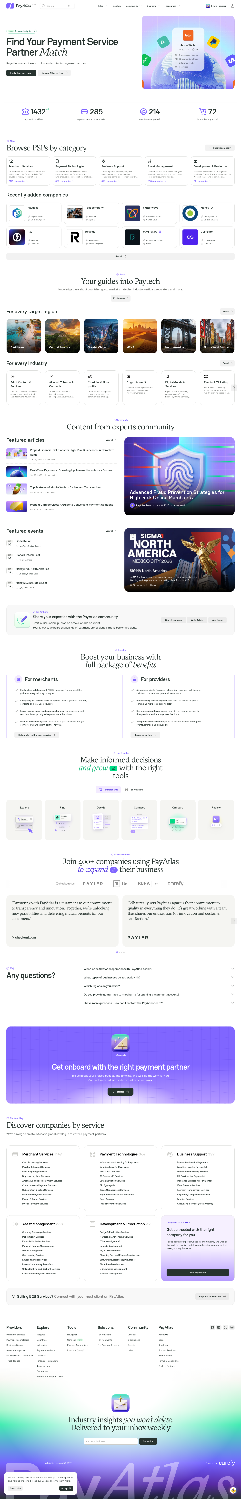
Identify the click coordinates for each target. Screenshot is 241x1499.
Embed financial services (34, 1259)
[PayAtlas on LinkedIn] (218, 1327)
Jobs (130, 1350)
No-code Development (111, 1245)
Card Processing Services (35, 1162)
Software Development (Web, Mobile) (118, 1259)
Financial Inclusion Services (36, 1241)
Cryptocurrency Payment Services (39, 1185)
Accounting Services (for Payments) (195, 1203)
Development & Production (122, 1223)
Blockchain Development (112, 1264)
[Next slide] (234, 336)
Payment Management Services (193, 1189)
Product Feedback (168, 1350)
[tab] (117, 952)
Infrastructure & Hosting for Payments (119, 1162)
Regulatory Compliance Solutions (193, 1194)
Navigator (72, 1334)
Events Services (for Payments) (192, 1162)
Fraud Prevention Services (113, 1203)
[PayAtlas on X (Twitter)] (225, 1327)
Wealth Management (32, 1250)
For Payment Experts (108, 1345)
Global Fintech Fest (28, 555)
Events (131, 1345)
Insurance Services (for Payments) (194, 1180)
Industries (42, 1345)
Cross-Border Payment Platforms (39, 1273)
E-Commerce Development (113, 1268)
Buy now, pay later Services (36, 1176)
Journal (132, 1334)
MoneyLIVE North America (32, 569)
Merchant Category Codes (50, 1376)
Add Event (217, 620)
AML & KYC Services (110, 1171)
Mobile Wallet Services (33, 1236)
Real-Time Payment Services (36, 1194)
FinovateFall (23, 541)
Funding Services (185, 1199)
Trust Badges (13, 1360)
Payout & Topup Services (34, 1199)
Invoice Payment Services (35, 1203)
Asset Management (38, 1223)
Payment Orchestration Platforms (117, 1194)
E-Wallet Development (111, 1273)
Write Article (197, 620)
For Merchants (105, 1339)
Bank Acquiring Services (34, 1171)
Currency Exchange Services (36, 1232)
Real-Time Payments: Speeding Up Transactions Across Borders (71, 470)
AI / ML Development (110, 1250)
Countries (42, 1339)
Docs (161, 1339)
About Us (163, 1334)
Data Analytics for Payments (114, 1166)
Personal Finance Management (38, 1245)
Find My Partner (198, 1272)
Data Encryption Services (112, 1180)
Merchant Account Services (36, 1166)
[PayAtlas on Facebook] (212, 1327)
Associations (43, 1366)
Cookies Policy (49, 1480)
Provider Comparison (77, 1345)
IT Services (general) (110, 1241)
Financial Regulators (47, 1360)
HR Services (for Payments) (191, 1176)
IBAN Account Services (188, 1185)
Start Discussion (173, 620)
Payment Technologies (119, 1154)
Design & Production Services (114, 1232)
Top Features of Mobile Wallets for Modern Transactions (65, 487)
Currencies (42, 1371)
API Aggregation (108, 1185)
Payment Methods (46, 1350)
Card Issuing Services (33, 1255)
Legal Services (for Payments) (192, 1166)
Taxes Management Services (114, 1189)
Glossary (41, 1355)
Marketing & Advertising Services (116, 1236)
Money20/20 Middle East (31, 583)
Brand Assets (165, 1355)
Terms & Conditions (169, 1360)
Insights (116, 5)
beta (34, 4)
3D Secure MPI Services (111, 1176)
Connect (71, 1339)
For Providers (104, 1334)
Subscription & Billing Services (37, 1189)
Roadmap (164, 1345)
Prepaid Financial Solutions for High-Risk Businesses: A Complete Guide (72, 452)
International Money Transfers (37, 1264)
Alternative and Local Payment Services (42, 1180)
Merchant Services (37, 1154)
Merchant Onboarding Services (192, 1171)
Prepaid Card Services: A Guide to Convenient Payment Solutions (71, 504)
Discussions (134, 1339)
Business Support (192, 1154)
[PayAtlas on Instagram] (232, 1327)
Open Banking (107, 1199)
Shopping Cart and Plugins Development (120, 1255)
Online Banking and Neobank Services (41, 1268)
